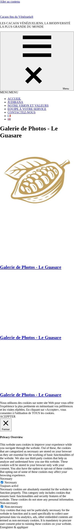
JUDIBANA (15, 102)
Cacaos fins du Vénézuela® (16, 16)
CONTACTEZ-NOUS (21, 112)
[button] (9, 92)
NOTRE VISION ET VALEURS (28, 105)
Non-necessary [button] (9, 503)
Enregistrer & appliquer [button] (14, 527)
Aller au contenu (10, 1)
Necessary (11, 482)
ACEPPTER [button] (8, 416)
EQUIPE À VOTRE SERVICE (27, 109)
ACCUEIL (14, 98)
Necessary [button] (6, 478)
